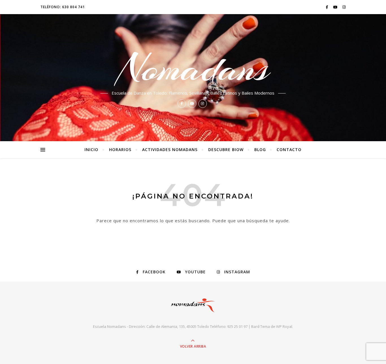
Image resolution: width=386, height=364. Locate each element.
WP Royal (284, 326)
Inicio (91, 149)
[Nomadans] (193, 305)
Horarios (120, 149)
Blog (260, 149)
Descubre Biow (226, 149)
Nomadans (193, 68)
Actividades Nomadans (170, 149)
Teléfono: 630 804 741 (62, 7)
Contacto (289, 149)
